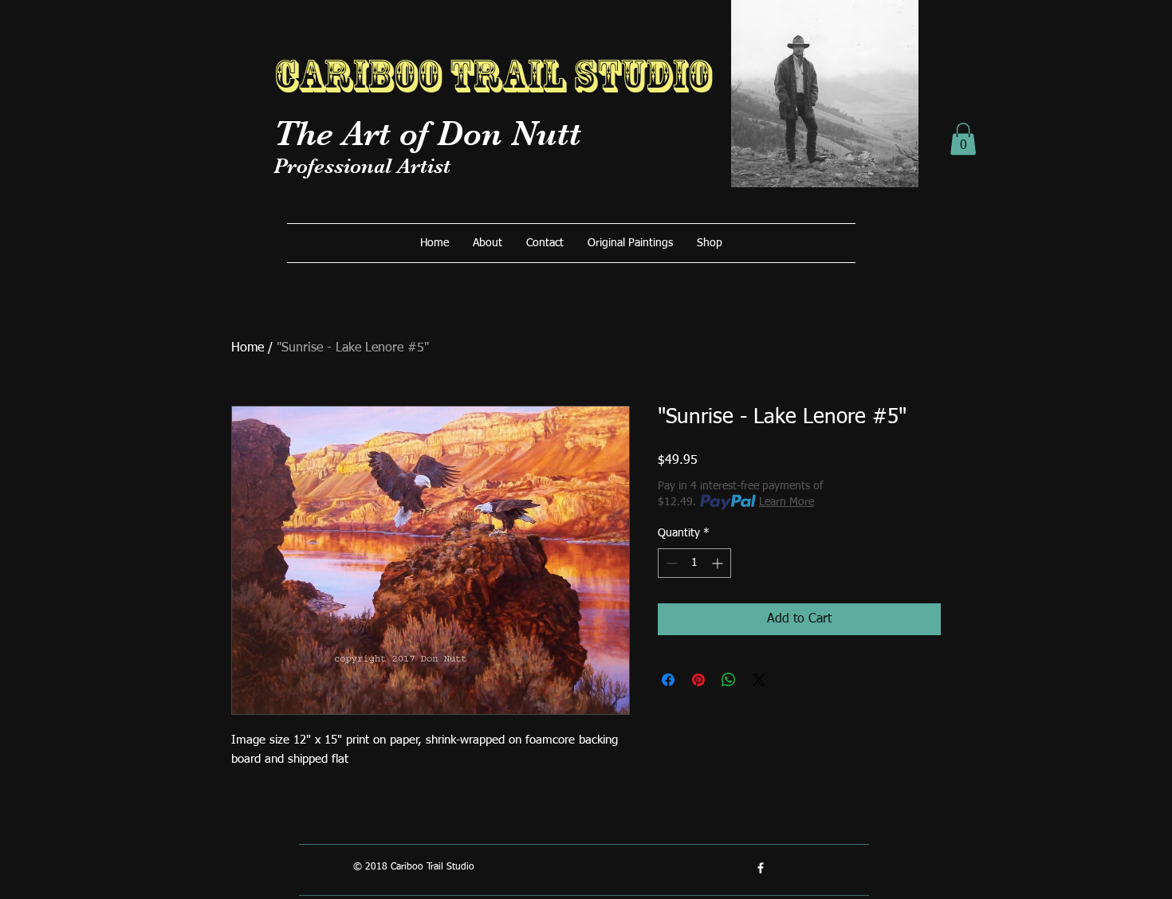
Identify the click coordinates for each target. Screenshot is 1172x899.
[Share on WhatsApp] (728, 679)
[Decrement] (670, 563)
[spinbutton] (694, 563)
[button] (963, 139)
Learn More (786, 502)
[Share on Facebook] (668, 679)
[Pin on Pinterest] (698, 679)
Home (247, 348)
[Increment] (719, 563)
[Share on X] (759, 679)
